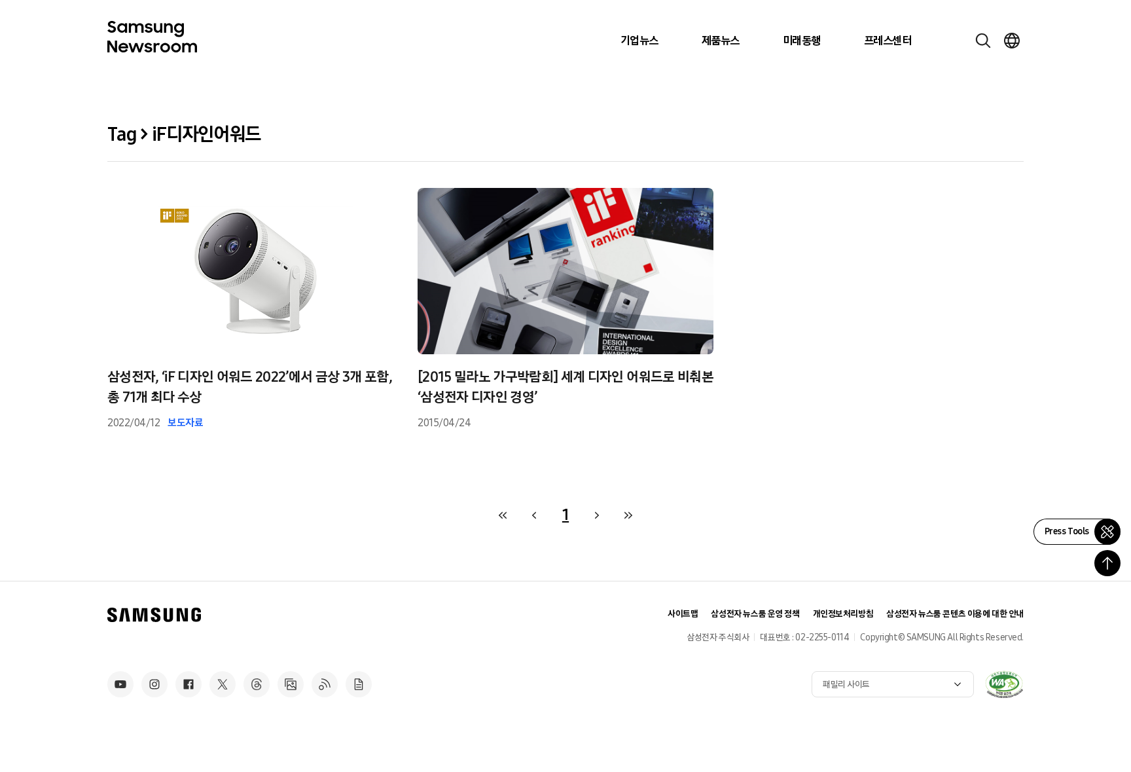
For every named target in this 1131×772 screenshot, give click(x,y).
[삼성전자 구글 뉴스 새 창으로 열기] (359, 684)
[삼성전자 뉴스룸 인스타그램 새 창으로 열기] (154, 684)
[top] (1107, 563)
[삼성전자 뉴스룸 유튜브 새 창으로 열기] (120, 684)
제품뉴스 (721, 40)
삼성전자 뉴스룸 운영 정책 (755, 613)
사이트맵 (683, 613)
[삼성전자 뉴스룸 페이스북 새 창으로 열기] (188, 684)
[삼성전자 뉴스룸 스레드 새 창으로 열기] (256, 684)
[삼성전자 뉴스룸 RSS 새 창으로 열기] (325, 684)
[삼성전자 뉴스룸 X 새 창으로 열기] (222, 684)
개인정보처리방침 (843, 613)
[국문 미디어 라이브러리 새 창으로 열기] (291, 684)
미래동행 (802, 40)
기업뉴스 (639, 40)
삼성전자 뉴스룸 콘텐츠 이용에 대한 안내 (955, 613)
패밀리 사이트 (846, 684)
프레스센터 (887, 40)
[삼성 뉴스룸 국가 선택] (1012, 40)
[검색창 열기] (983, 40)
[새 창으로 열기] (1004, 684)
